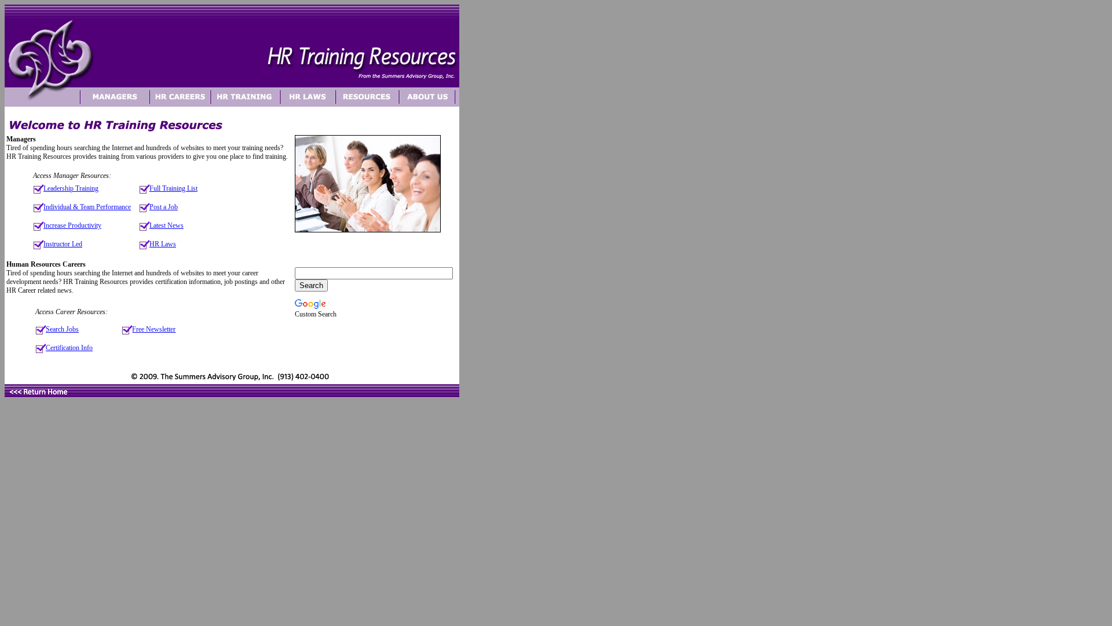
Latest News (166, 225)
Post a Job (163, 207)
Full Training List (173, 188)
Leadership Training (70, 188)
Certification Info (69, 348)
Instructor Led (62, 244)
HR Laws (162, 244)
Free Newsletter (153, 329)
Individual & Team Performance (87, 207)
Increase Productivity (72, 225)
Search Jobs (62, 329)
